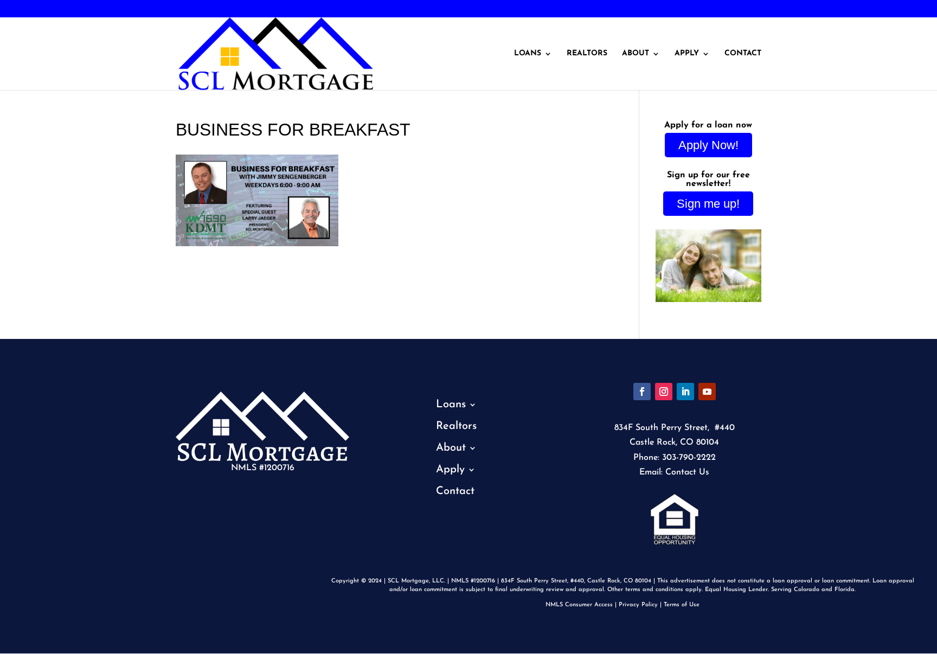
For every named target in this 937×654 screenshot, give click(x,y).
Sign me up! (708, 203)
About (635, 53)
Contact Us (687, 472)
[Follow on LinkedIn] (685, 391)
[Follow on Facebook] (642, 391)
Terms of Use (681, 605)
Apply (687, 53)
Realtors (587, 53)
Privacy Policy (638, 605)
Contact (742, 53)
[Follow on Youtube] (707, 391)
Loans (527, 53)
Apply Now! (708, 145)
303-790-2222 (45, 9)
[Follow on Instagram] (663, 391)
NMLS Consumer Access (579, 605)
